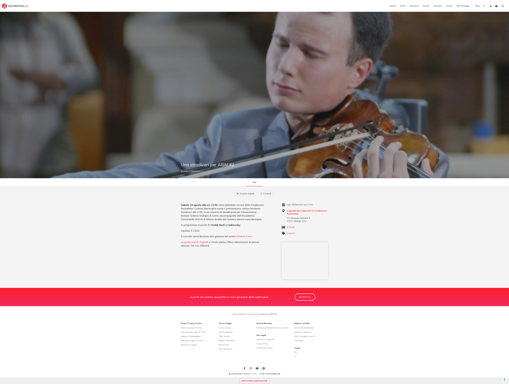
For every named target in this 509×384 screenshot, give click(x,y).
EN (295, 352)
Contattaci (299, 340)
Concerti (291, 233)
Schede (242, 314)
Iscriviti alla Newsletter (304, 328)
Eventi (402, 6)
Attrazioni (437, 6)
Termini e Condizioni (265, 339)
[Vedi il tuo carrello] (496, 6)
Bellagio (195, 171)
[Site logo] (15, 5)
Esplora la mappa (189, 345)
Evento (184, 171)
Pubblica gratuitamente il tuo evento (272, 328)
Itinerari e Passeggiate (191, 336)
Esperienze (414, 6)
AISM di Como (244, 236)
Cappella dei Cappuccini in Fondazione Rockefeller (307, 212)
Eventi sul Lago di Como (191, 328)
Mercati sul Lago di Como (192, 340)
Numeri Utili (224, 345)
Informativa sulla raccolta (254, 380)
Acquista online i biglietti (195, 242)
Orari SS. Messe (225, 349)
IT (484, 6)
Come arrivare (225, 328)
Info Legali (261, 335)
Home (234, 314)
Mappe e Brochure (227, 340)
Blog (478, 6)
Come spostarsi (226, 332)
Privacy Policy (262, 343)
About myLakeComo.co (304, 336)
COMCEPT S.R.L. (250, 374)
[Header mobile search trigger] (502, 6)
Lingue (297, 348)
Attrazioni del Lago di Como (193, 332)
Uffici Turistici (224, 336)
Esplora (393, 6)
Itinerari (426, 6)
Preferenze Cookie (264, 348)
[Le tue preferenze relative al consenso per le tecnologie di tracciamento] (504, 379)
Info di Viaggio (463, 6)
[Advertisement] (305, 260)
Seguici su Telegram (303, 332)
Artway (449, 6)
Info (254, 182)
